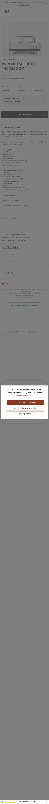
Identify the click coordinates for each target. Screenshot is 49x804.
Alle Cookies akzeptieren (25, 402)
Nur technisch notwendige (25, 408)
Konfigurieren (25, 413)
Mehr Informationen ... (25, 395)
